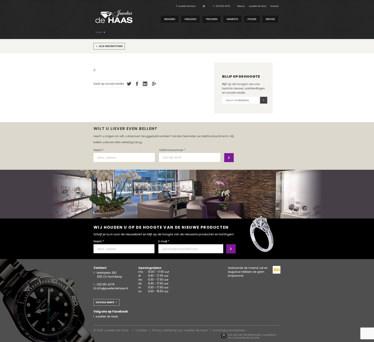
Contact (274, 6)
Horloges (190, 19)
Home (98, 32)
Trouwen (211, 19)
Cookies (141, 330)
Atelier (251, 19)
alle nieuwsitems (111, 46)
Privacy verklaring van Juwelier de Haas (180, 330)
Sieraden (169, 19)
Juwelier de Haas (187, 6)
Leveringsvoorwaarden (229, 330)
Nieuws (241, 6)
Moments (232, 19)
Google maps (105, 302)
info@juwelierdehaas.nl (112, 288)
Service (270, 19)
